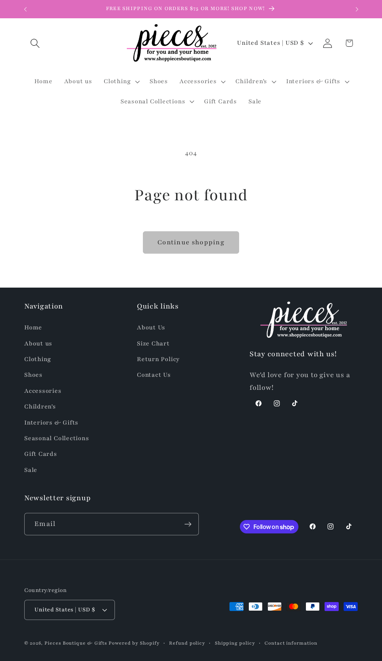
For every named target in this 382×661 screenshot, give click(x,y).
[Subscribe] (187, 524)
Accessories (43, 391)
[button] (35, 43)
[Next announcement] (357, 9)
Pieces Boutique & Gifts (75, 643)
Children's (40, 406)
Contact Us (154, 375)
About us (38, 343)
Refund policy (187, 643)
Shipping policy (235, 643)
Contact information (290, 643)
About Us (151, 327)
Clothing (37, 359)
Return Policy (158, 359)
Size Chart (153, 343)
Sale (30, 470)
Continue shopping (191, 242)
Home (33, 327)
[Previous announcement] (25, 9)
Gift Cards (40, 454)
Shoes (33, 375)
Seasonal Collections (56, 438)
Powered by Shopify (134, 643)
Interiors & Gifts (51, 423)
